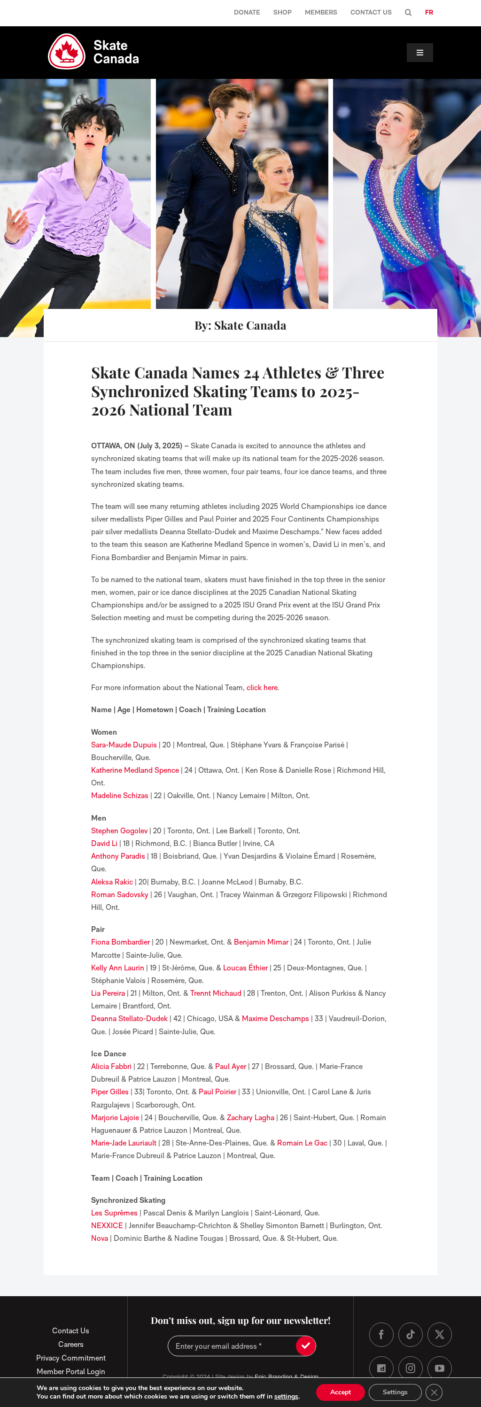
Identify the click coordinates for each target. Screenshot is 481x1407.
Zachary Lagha (250, 1117)
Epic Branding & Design (286, 1376)
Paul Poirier (217, 1091)
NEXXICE (107, 1225)
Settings (395, 1392)
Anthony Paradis (118, 856)
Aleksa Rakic (112, 881)
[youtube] (439, 1368)
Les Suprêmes (114, 1212)
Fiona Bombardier (120, 942)
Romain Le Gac (301, 1142)
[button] (408, 13)
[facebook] (381, 1334)
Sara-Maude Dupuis (124, 744)
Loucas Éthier (245, 967)
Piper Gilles (110, 1091)
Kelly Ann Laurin (117, 967)
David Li (104, 843)
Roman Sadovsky (119, 894)
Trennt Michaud (215, 993)
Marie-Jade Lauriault (123, 1142)
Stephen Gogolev (119, 830)
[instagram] (410, 1368)
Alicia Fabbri (111, 1066)
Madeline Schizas (119, 795)
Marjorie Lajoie (115, 1117)
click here (262, 687)
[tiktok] (410, 1334)
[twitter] (439, 1334)
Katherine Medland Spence (135, 770)
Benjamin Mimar (261, 942)
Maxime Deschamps (275, 1018)
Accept (340, 1392)
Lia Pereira (108, 993)
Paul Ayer (230, 1066)
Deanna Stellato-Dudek (129, 1018)
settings (286, 1396)
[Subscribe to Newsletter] (306, 1346)
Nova (99, 1238)
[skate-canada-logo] (93, 36)
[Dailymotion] (381, 1368)
